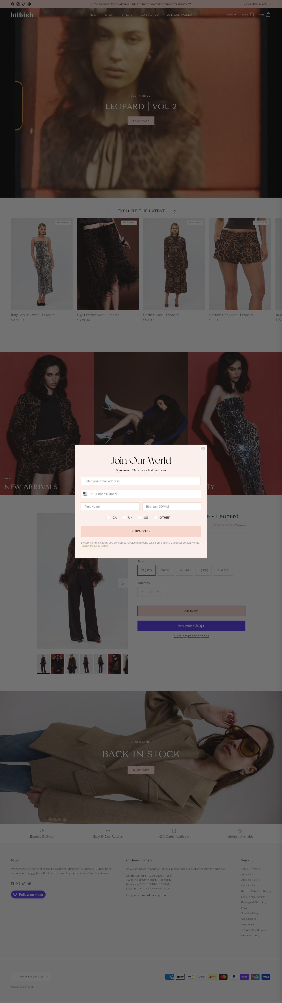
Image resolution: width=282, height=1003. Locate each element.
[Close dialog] (203, 448)
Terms (104, 545)
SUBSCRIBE (141, 531)
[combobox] (87, 494)
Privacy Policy (89, 545)
